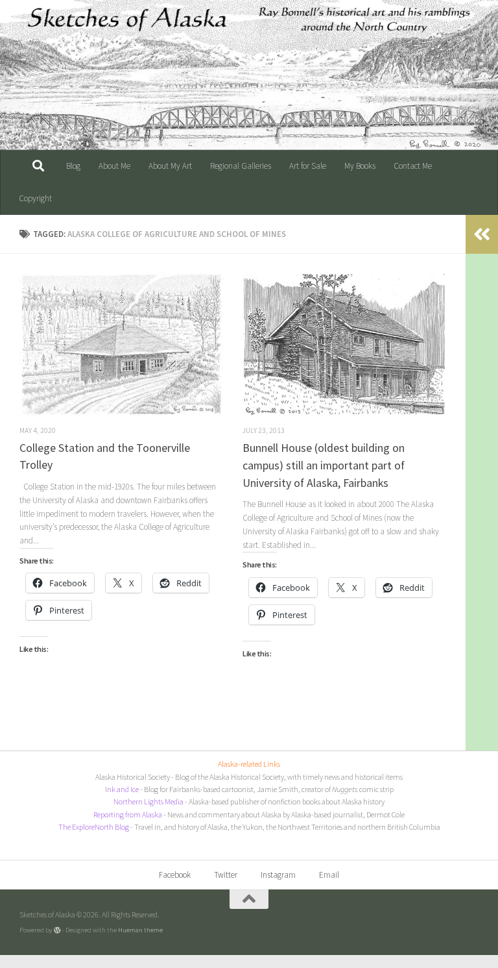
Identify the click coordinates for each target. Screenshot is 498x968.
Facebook (175, 874)
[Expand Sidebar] (482, 234)
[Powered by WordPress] (57, 930)
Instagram (278, 874)
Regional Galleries (240, 165)
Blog (73, 165)
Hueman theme (140, 929)
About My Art (170, 165)
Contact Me (413, 165)
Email (329, 874)
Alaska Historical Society (132, 777)
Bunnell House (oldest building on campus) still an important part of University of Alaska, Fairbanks (324, 465)
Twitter (225, 874)
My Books (359, 165)
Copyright (35, 198)
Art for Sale (307, 165)
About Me (114, 165)
